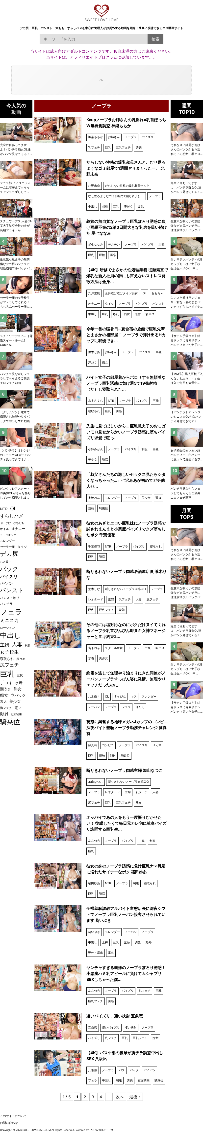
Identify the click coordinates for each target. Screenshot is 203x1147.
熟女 (139, 802)
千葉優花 (94, 546)
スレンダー (112, 498)
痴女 (127, 314)
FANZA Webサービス (101, 1129)
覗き (158, 498)
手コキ (6, 682)
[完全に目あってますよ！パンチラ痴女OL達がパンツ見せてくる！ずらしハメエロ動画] (187, 170)
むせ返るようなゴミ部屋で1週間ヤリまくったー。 (117, 196)
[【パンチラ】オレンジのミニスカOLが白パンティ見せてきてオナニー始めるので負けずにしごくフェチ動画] (187, 399)
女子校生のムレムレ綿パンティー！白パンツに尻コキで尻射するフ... (187, 454)
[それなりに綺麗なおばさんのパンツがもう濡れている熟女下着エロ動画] (187, 132)
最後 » (135, 1096)
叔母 (105, 206)
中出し (92, 206)
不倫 (156, 401)
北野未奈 (94, 185)
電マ (18, 707)
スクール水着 (114, 648)
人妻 (139, 599)
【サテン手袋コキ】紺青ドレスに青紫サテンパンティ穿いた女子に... (187, 340)
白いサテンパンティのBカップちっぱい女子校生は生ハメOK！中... (186, 264)
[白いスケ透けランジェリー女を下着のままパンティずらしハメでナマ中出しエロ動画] (187, 285)
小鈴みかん (95, 449)
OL (145, 293)
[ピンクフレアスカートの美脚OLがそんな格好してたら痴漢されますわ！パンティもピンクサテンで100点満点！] (16, 476)
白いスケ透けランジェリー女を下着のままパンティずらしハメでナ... (187, 302)
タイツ (109, 303)
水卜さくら (95, 401)
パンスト (158, 303)
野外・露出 (95, 953)
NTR (111, 401)
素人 (3, 701)
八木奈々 (94, 696)
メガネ (156, 745)
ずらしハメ (12, 516)
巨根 (102, 255)
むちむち (18, 523)
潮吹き (5, 689)
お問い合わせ (9, 1123)
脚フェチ (6, 708)
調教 (138, 942)
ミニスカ (9, 620)
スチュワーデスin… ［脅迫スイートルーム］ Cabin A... (16, 340)
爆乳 (141, 206)
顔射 (138, 314)
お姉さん (114, 137)
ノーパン (94, 707)
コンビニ (108, 745)
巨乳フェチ (123, 147)
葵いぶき (94, 932)
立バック (18, 695)
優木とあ (94, 352)
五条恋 (92, 1027)
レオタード (95, 599)
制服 (145, 449)
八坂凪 (92, 1070)
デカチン (114, 244)
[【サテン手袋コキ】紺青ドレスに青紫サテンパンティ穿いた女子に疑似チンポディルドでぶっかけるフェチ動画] (187, 323)
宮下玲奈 (94, 648)
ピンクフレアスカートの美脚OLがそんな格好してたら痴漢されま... (15, 493)
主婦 (111, 599)
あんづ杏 (94, 841)
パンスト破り (9, 598)
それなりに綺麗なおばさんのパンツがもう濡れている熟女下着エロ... (187, 149)
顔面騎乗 (144, 1080)
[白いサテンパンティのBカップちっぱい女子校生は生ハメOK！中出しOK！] (187, 246)
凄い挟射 (131, 1027)
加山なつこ (95, 781)
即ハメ (159, 648)
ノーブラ (131, 137)
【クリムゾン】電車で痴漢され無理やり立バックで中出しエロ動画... (16, 416)
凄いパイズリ (111, 1027)
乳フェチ (94, 147)
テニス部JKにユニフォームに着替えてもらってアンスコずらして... (15, 187)
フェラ (126, 707)
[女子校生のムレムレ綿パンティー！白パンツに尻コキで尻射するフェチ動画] (187, 437)
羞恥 (122, 610)
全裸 (105, 942)
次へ (120, 1096)
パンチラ (6, 604)
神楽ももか (95, 137)
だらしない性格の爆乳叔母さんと (127, 185)
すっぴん (120, 696)
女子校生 (9, 652)
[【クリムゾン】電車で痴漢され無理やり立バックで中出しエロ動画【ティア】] (16, 399)
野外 (149, 942)
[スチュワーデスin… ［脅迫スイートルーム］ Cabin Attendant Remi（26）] (16, 323)
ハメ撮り (5, 561)
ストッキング (8, 535)
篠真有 (92, 745)
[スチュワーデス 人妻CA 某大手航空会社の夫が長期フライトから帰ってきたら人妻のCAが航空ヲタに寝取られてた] (16, 208)
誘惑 (139, 147)
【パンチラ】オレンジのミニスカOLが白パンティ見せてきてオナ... (186, 416)
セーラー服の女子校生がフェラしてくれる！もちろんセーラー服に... (16, 302)
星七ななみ (95, 244)
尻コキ (20, 659)
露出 (111, 953)
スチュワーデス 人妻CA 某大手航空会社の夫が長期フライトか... (16, 225)
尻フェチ (152, 599)
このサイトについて (13, 1116)
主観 (161, 244)
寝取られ (94, 411)
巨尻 (20, 675)
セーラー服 (7, 547)
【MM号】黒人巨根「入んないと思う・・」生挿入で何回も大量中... (187, 378)
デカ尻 (9, 553)
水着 (91, 658)
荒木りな (94, 589)
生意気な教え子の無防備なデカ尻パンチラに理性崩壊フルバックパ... (187, 225)
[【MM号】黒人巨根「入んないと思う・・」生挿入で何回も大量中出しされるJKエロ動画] (187, 361)
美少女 (92, 459)
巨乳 (108, 147)
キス (134, 696)
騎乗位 (150, 314)
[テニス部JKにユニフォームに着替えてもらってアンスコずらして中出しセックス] (16, 170)
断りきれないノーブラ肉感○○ (125, 589)
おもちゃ (157, 293)
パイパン (149, 1070)
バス (122, 1070)
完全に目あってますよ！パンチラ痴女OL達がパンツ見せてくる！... (187, 187)
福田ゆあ (94, 883)
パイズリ (147, 137)
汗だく (128, 206)
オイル (4, 529)
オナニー (94, 303)
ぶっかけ (5, 523)
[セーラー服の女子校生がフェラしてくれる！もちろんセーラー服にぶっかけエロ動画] (16, 285)
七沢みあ (94, 498)
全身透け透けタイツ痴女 (121, 293)
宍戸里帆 (94, 293)
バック (134, 1070)
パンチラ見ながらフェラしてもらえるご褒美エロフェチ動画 (185, 493)
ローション (7, 627)
